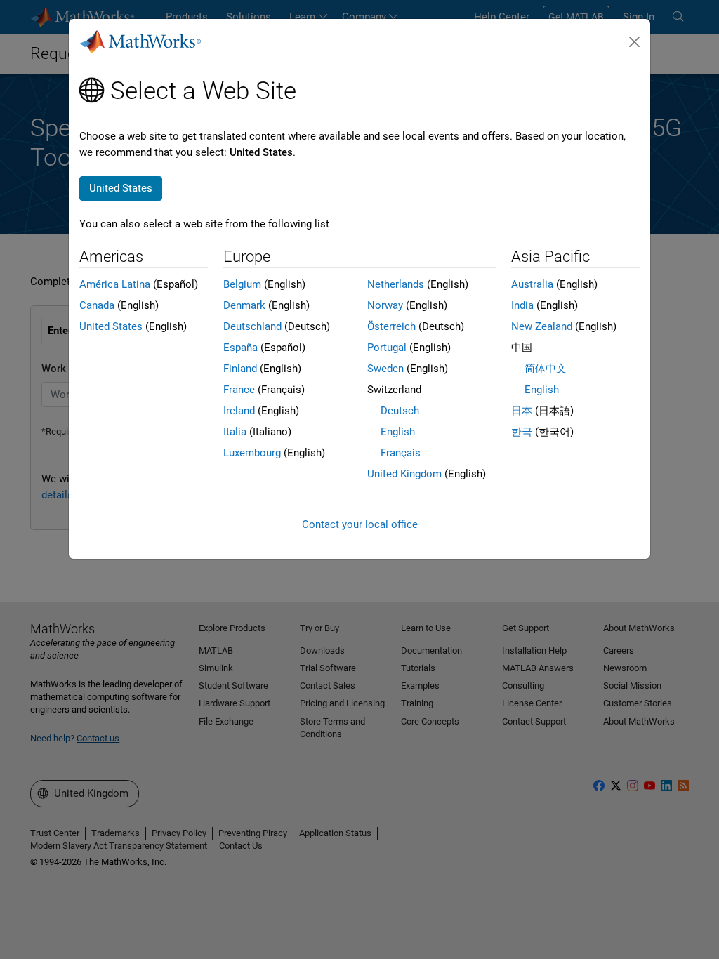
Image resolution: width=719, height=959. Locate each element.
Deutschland (252, 326)
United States (111, 326)
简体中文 (546, 368)
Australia (532, 284)
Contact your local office (360, 524)
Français (401, 453)
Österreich (391, 326)
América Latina (114, 284)
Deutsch (400, 410)
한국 (521, 431)
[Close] (634, 42)
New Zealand (541, 326)
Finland (240, 368)
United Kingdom (404, 474)
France (239, 389)
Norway (385, 305)
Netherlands (395, 284)
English (398, 431)
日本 (521, 410)
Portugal (387, 347)
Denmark (244, 305)
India (522, 305)
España (240, 347)
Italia (234, 431)
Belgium (242, 284)
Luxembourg (252, 453)
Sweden (385, 368)
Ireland (239, 410)
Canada (96, 305)
